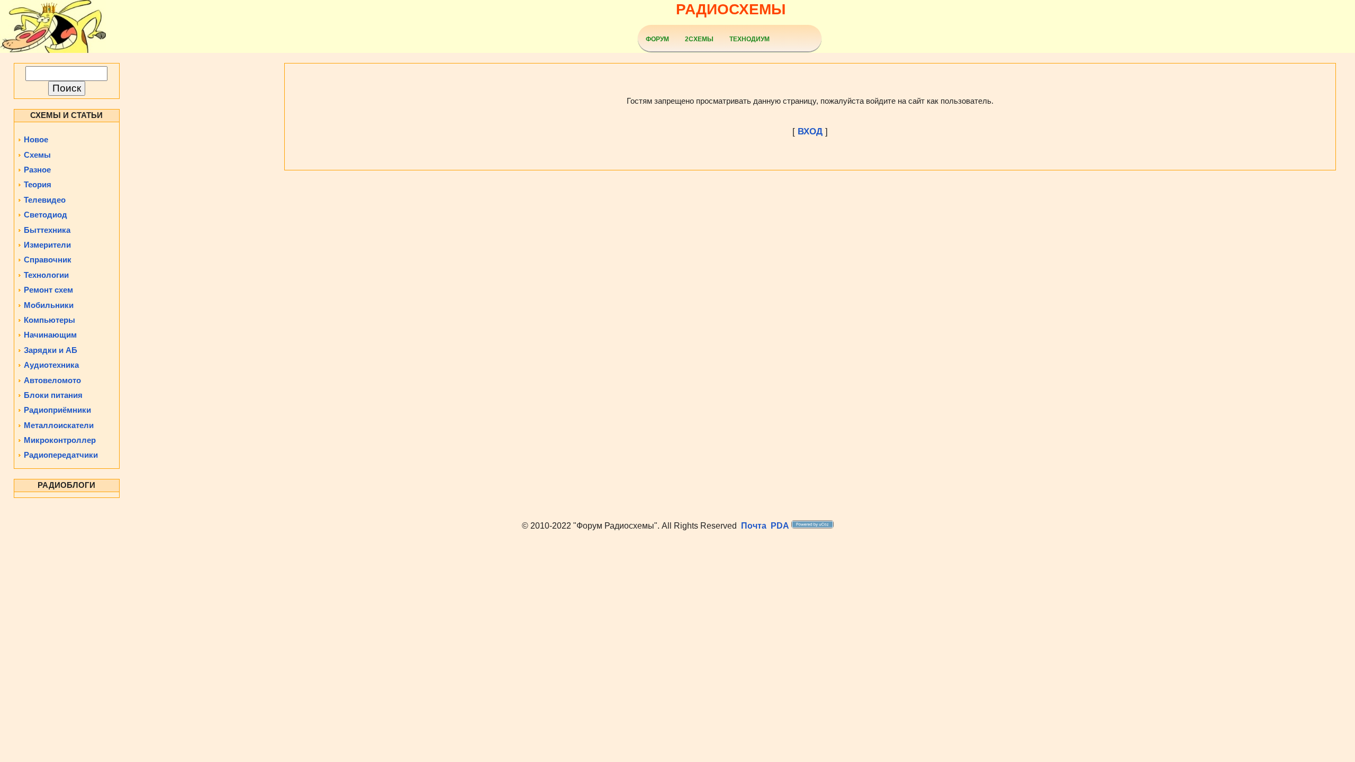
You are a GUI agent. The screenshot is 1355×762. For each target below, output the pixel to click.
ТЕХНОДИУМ (749, 39)
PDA (780, 525)
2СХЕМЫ (699, 39)
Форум (657, 39)
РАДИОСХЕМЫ (730, 9)
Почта (753, 525)
